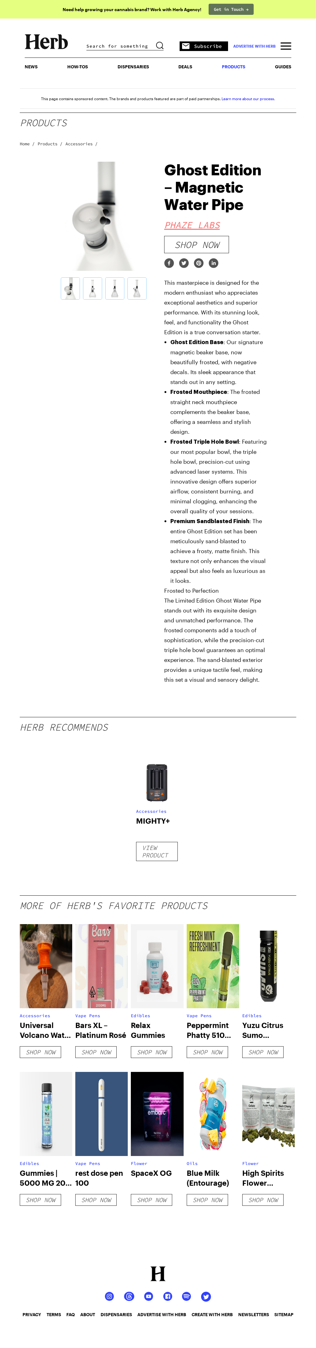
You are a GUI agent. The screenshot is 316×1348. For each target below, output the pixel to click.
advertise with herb (254, 46)
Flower (139, 1163)
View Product (155, 851)
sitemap (283, 1314)
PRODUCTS (233, 66)
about (87, 1314)
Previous (44, 231)
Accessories (151, 811)
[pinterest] (199, 263)
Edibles (140, 1015)
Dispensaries (133, 66)
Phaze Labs (192, 225)
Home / (27, 143)
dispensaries (116, 1314)
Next (163, 231)
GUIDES (283, 66)
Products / (50, 143)
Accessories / (81, 143)
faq (70, 1314)
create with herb (212, 1314)
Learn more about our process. (248, 98)
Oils (192, 1163)
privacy (32, 1314)
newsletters (253, 1314)
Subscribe (208, 46)
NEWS (31, 66)
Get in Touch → (231, 9)
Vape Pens (87, 1015)
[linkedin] (213, 263)
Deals (185, 66)
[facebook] (169, 263)
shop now (196, 244)
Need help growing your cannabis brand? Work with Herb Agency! (132, 9)
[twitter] (184, 263)
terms (54, 1314)
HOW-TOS (77, 66)
